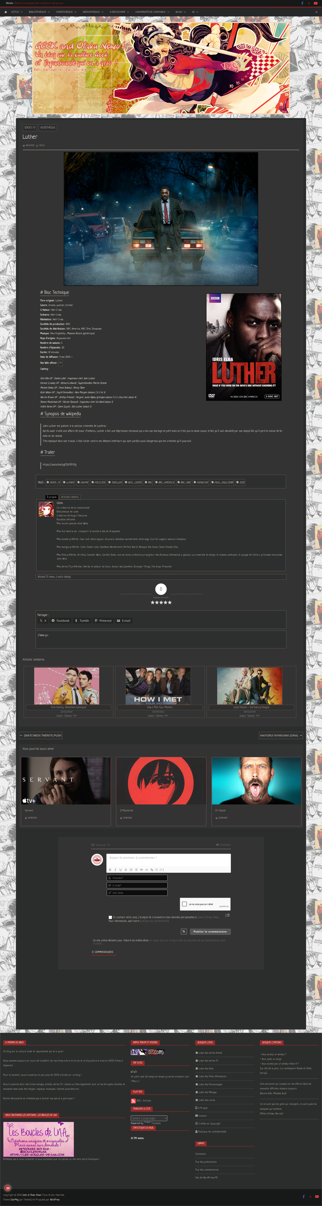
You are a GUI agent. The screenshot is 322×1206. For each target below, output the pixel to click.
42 (193, 12)
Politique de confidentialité (212, 1131)
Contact (203, 1116)
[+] (162, 869)
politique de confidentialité (154, 921)
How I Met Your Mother (160, 707)
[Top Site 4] (135, 1071)
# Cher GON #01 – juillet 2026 (28, 3)
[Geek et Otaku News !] (5, 12)
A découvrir (117, 12)
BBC (150, 482)
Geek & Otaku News (208, 917)
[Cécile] (46, 504)
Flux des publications (206, 1162)
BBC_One (185, 482)
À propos (51, 497)
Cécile (42, 145)
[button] (21, 12)
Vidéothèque (64, 12)
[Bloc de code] (146, 870)
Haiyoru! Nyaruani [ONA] (279, 735)
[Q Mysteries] (161, 759)
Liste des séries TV (208, 1060)
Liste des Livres (207, 1100)
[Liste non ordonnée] (136, 870)
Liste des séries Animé (210, 1053)
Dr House (220, 810)
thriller (116, 482)
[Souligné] (120, 870)
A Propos (202, 1108)
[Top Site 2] (132, 1071)
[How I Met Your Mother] (158, 686)
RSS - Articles (143, 1100)
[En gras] (110, 870)
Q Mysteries (126, 810)
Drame (84, 482)
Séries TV (29, 127)
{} (156, 869)
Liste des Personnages (210, 1084)
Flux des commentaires (207, 1169)
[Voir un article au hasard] (316, 11)
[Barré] (125, 870)
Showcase (202, 482)
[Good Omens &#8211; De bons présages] (249, 686)
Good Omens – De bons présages (251, 707)
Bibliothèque (37, 12)
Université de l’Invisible (150, 12)
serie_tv (55, 482)
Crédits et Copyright (209, 1123)
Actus (15, 12)
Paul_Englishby (223, 482)
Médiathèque (91, 12)
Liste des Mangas (208, 1092)
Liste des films (206, 1068)
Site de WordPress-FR (206, 1177)
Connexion (225, 844)
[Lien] (151, 870)
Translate (156, 1123)
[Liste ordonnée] (131, 870)
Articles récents (70, 497)
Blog (179, 12)
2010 (241, 482)
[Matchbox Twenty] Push (42, 735)
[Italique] (115, 870)
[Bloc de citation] (141, 870)
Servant (29, 810)
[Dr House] (256, 759)
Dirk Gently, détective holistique (68, 707)
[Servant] (66, 759)
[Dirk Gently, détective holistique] (66, 686)
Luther (70, 482)
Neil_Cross (135, 482)
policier (100, 482)
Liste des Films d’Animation (212, 1076)
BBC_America (166, 482)
